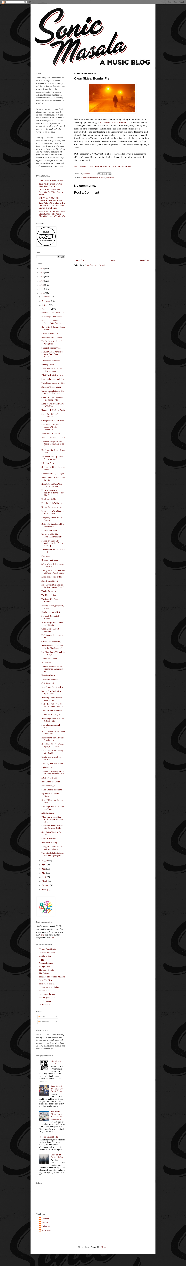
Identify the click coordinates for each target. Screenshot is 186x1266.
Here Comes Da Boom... (51, 782)
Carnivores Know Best (50, 612)
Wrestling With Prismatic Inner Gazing (51, 699)
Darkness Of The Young (51, 387)
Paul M (45, 1222)
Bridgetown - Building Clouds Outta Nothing (51, 322)
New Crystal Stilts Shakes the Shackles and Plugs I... (53, 586)
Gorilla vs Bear (45, 956)
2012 (42, 285)
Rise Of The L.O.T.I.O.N (56, 1062)
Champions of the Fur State (52, 420)
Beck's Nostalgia (48, 786)
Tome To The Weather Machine (52, 977)
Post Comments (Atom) (95, 265)
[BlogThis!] (101, 173)
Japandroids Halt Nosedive (52, 687)
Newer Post (79, 260)
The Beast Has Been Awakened (49, 600)
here (42, 935)
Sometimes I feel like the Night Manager (51, 369)
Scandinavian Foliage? (50, 714)
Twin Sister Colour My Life (53, 383)
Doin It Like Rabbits (49, 581)
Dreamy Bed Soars (49, 530)
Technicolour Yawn (49, 658)
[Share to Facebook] (107, 173)
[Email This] (99, 173)
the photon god (45, 1001)
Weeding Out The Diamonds (53, 437)
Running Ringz (47, 365)
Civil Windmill (47, 683)
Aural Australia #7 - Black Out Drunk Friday (57, 1088)
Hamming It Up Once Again (53, 410)
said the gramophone (47, 998)
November (46, 301)
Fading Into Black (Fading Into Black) (52, 752)
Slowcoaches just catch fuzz (52, 379)
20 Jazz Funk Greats (47, 949)
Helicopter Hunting (49, 843)
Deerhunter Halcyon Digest (52, 473)
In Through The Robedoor (52, 316)
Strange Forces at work (50, 348)
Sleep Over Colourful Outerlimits (50, 415)
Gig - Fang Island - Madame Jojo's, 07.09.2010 (53, 745)
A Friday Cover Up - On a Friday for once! (52, 458)
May (44, 873)
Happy (41, 959)
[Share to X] (104, 173)
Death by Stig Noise (49, 499)
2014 (42, 277)
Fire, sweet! (46, 556)
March (45, 881)
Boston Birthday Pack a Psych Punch (51, 692)
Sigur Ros (110, 178)
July (44, 865)
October (45, 305)
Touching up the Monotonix (52, 763)
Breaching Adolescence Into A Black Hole (52, 719)
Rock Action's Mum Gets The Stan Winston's (51, 485)
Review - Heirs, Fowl (50, 333)
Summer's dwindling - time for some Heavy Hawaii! (52, 772)
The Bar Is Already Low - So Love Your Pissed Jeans (57, 1115)
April (44, 877)
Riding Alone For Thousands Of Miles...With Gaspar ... (53, 571)
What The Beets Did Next (52, 375)
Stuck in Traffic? (48, 839)
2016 (42, 268)
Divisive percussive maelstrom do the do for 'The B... (52, 492)
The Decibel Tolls (46, 970)
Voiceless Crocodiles (49, 679)
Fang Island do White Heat (52, 503)
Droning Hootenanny (50, 560)
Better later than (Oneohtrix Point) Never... (52, 525)
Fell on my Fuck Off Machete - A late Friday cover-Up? (52, 543)
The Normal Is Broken (50, 361)
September (46, 309)
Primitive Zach (47, 463)
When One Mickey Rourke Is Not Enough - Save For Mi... (53, 819)
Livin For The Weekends (51, 710)
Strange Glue (44, 966)
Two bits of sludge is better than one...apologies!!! (52, 854)
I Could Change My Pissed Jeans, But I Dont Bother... (52, 354)
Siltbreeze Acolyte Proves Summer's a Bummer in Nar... (52, 668)
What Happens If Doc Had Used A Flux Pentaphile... (53, 647)
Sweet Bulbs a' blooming (51, 790)
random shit (44, 991)
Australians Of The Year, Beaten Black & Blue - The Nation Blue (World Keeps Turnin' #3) (52, 213)
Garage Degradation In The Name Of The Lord (52, 392)
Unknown (46, 1226)
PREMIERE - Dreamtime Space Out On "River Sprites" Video (51, 192)
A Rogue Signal (47, 813)
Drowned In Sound (47, 953)
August (45, 860)
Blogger (104, 1247)
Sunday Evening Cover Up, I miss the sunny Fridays (53, 827)
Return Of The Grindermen (52, 313)
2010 (42, 293)
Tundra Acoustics (48, 591)
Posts (42, 1017)
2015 (42, 272)
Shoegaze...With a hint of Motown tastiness (51, 848)
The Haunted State (49, 595)
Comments (44, 1022)
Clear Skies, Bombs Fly (51, 642)
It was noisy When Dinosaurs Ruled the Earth (53, 512)
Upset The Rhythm (46, 980)
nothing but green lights (49, 987)
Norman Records (46, 963)
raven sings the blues (47, 994)
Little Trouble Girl (49, 778)
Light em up (46, 767)
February (46, 885)
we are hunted (44, 1005)
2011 (42, 289)
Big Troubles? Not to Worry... (50, 795)
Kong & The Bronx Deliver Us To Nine (52, 405)
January (45, 889)
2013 (42, 281)
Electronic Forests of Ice (51, 577)
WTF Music (46, 662)
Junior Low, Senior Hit (50, 433)
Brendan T (46, 1218)
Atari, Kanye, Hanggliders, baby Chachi (52, 623)
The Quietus (44, 973)
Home (112, 260)
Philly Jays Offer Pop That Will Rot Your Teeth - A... (53, 705)
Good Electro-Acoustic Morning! (50, 630)
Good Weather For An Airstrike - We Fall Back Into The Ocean (102, 166)
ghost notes (46, 1230)
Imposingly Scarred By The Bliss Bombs (52, 739)
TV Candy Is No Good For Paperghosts (52, 342)
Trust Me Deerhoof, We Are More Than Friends (50, 185)
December (46, 297)
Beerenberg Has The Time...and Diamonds (51, 535)
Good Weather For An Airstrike (112, 122)
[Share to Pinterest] (110, 173)
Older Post (144, 260)
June (44, 869)
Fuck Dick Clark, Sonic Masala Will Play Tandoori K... (51, 427)
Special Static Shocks (49, 1137)
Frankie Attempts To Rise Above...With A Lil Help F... (52, 443)
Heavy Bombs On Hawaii (51, 337)
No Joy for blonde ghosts (51, 507)
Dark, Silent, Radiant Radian (51, 180)
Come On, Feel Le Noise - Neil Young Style (52, 398)
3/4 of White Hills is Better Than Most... (52, 565)
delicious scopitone (46, 984)
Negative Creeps (48, 675)
